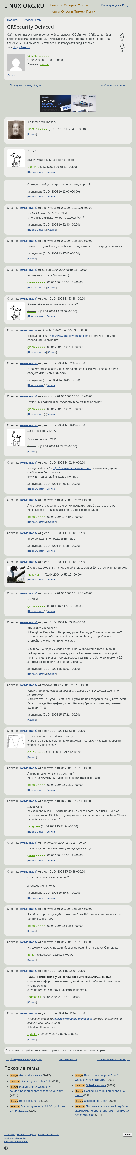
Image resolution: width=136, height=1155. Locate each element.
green (31, 282)
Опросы (67, 11)
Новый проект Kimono (111, 85)
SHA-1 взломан (96, 1085)
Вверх (127, 1134)
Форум (55, 11)
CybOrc (32, 1034)
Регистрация (110, 5)
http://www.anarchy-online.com (69, 335)
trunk (30, 954)
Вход (125, 5)
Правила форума (26, 1134)
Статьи (83, 5)
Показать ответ (36, 172)
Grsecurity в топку (30, 1075)
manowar (33, 574)
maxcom (44, 64)
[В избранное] (122, 35)
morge (31, 826)
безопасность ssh (95, 1100)
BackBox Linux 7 (29, 1100)
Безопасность (31, 19)
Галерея (70, 5)
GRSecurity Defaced (30, 26)
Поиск (90, 11)
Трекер (79, 11)
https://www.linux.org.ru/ (16, 1141)
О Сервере (9, 1134)
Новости (56, 5)
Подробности (21, 47)
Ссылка (12, 75)
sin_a (30, 751)
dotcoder (32, 55)
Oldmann (33, 996)
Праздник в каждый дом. (26, 85)
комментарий (29, 207)
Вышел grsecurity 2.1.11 (36, 1081)
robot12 (32, 129)
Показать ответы (37, 230)
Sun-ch (31, 166)
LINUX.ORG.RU (24, 5)
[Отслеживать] (122, 46)
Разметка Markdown (48, 1134)
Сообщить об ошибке (15, 1138)
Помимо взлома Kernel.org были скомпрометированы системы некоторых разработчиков (102, 1110)
